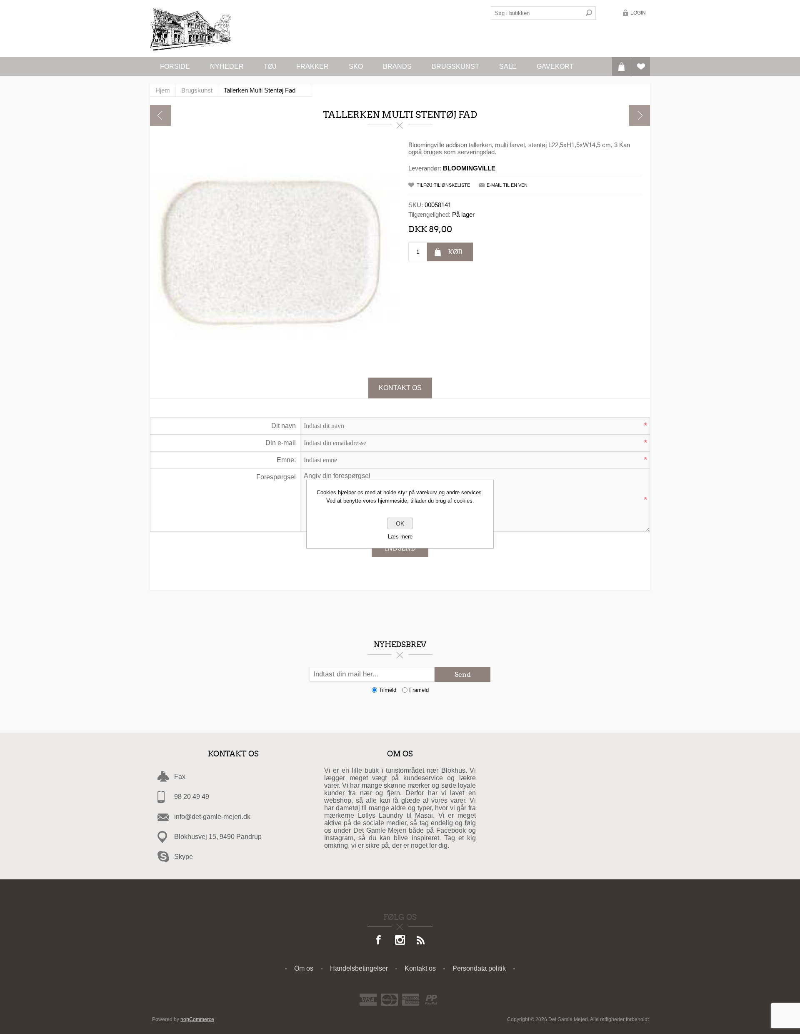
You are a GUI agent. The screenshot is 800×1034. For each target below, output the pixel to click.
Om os (303, 968)
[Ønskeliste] (640, 66)
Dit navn (283, 425)
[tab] (400, 388)
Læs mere (400, 536)
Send (463, 674)
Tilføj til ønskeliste (443, 185)
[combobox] (536, 13)
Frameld (419, 690)
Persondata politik (479, 968)
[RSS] (421, 940)
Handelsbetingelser (359, 968)
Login (638, 13)
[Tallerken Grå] (160, 115)
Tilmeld (387, 690)
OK (400, 523)
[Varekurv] (621, 66)
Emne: (286, 459)
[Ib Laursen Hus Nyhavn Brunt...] (639, 115)
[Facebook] (379, 940)
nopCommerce (197, 1019)
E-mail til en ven (507, 185)
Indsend (400, 548)
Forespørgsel (276, 477)
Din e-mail (280, 442)
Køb (455, 252)
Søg (589, 13)
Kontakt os (400, 387)
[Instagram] (400, 940)
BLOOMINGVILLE (469, 168)
